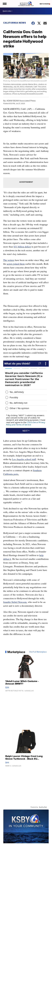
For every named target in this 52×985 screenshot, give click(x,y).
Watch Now (44, 4)
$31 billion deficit (22, 246)
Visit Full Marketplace (38, 652)
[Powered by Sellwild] (43, 807)
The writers (8, 260)
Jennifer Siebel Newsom (15, 602)
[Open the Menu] (4, 4)
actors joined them (16, 263)
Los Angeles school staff (24, 459)
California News (14, 22)
